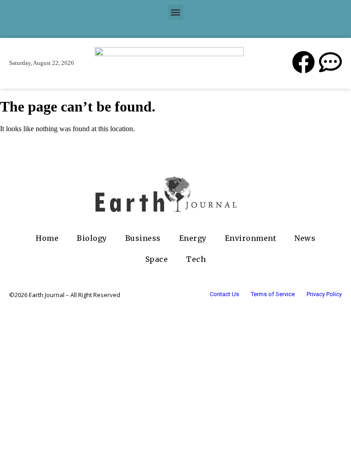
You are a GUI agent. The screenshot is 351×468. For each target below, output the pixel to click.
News (304, 238)
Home (47, 238)
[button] (175, 12)
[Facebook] (303, 62)
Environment (251, 238)
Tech (196, 259)
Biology (92, 238)
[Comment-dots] (330, 62)
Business (143, 238)
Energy (193, 238)
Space (156, 259)
